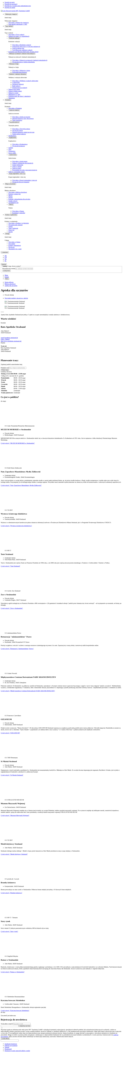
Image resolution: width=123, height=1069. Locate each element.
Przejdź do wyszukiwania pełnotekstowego (18, 6)
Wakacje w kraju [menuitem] (13, 64)
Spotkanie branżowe (11, 1044)
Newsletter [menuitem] (11, 244)
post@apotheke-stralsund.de (9, 338)
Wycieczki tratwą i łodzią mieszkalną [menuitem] (23, 62)
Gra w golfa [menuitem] (12, 153)
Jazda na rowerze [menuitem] (14, 110)
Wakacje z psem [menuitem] (13, 93)
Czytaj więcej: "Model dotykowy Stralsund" (14, 854)
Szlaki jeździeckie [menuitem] (17, 165)
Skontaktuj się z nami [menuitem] (14, 249)
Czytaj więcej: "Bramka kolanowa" (11, 893)
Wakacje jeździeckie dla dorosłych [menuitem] (22, 163)
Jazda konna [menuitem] (12, 154)
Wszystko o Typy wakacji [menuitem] (16, 34)
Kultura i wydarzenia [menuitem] (11, 215)
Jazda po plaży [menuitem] (16, 168)
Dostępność (8, 1049)
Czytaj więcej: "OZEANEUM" (10, 733)
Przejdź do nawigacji (11, 4)
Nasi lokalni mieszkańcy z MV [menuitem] (17, 24)
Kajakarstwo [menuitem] (12, 137)
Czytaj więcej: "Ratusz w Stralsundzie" (13, 972)
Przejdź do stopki (10, 7)
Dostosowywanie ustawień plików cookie (17, 1051)
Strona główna (9, 282)
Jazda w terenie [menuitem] (17, 166)
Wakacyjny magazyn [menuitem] (11, 14)
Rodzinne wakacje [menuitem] (14, 38)
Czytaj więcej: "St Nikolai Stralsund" (12, 775)
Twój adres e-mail (7, 1024)
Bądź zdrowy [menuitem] (16, 86)
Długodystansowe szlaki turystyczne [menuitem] (23, 132)
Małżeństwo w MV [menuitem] (14, 94)
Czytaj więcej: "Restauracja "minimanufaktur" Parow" (17, 648)
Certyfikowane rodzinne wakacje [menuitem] (22, 50)
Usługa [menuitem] (7, 233)
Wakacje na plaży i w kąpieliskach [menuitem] (18, 36)
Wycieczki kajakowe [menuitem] (18, 146)
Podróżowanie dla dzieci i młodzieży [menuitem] (19, 96)
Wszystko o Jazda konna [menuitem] (19, 161)
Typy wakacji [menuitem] (9, 26)
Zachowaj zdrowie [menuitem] (18, 84)
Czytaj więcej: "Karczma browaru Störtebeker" (15, 1010)
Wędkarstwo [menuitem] (12, 136)
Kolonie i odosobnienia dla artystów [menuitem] (19, 199)
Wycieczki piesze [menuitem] (17, 130)
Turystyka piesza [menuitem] (14, 122)
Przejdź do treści (10, 2)
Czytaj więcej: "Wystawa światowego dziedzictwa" (16, 526)
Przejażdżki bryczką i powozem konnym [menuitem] (24, 170)
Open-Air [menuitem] (11, 230)
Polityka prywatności (11, 1045)
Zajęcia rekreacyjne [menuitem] (18, 48)
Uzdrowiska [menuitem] (16, 82)
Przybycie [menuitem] (11, 247)
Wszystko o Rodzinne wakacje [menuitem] (21, 45)
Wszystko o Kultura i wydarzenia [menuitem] (18, 223)
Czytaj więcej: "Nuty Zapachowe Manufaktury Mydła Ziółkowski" (21, 485)
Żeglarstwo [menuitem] (11, 151)
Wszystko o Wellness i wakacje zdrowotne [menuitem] (25, 81)
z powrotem (5, 252)
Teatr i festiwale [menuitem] (13, 228)
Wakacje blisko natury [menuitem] (15, 91)
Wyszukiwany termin (8, 268)
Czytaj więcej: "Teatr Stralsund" (10, 566)
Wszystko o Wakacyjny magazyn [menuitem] (18, 22)
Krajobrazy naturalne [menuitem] (18, 213)
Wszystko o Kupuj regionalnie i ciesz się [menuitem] (24, 180)
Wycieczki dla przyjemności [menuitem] (20, 182)
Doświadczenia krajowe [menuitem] (19, 72)
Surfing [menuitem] (10, 147)
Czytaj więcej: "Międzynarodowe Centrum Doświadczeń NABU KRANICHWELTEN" (28, 691)
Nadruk (7, 1047)
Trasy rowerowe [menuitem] (17, 120)
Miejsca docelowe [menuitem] (10, 184)
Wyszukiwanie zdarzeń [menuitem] (15, 225)
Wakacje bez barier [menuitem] (14, 89)
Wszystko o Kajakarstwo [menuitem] (19, 144)
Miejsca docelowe (10, 284)
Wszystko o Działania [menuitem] (15, 108)
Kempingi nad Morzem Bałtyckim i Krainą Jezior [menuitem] (23, 52)
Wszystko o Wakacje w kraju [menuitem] (21, 70)
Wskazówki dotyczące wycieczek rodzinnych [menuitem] (26, 46)
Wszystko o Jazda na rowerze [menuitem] (21, 117)
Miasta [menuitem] (10, 196)
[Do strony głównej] (15, 11)
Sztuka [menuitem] (10, 226)
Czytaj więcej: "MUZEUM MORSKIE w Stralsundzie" (18, 443)
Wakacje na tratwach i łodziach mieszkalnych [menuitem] (22, 53)
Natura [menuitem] (11, 204)
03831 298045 (5, 339)
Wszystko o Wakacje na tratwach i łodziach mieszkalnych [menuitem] (29, 60)
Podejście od (4, 368)
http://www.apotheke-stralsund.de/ (11, 341)
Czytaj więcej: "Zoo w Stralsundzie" (12, 608)
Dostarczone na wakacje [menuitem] (19, 87)
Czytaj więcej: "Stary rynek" (9, 931)
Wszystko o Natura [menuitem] (18, 211)
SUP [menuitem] (9, 149)
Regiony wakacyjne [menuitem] (14, 194)
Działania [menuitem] (7, 100)
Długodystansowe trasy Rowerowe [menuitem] (23, 118)
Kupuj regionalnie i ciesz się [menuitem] (17, 173)
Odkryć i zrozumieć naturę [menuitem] (16, 172)
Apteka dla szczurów (11, 285)
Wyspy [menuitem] (10, 197)
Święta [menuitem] (10, 232)
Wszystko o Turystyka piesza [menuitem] (21, 129)
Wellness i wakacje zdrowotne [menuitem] (17, 74)
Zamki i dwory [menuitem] (12, 201)
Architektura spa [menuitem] (13, 202)
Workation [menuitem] (11, 98)
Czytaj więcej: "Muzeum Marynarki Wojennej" (15, 815)
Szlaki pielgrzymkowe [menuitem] (19, 134)
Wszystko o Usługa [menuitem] (14, 242)
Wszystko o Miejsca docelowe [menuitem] (17, 192)
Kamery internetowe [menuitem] (14, 245)
